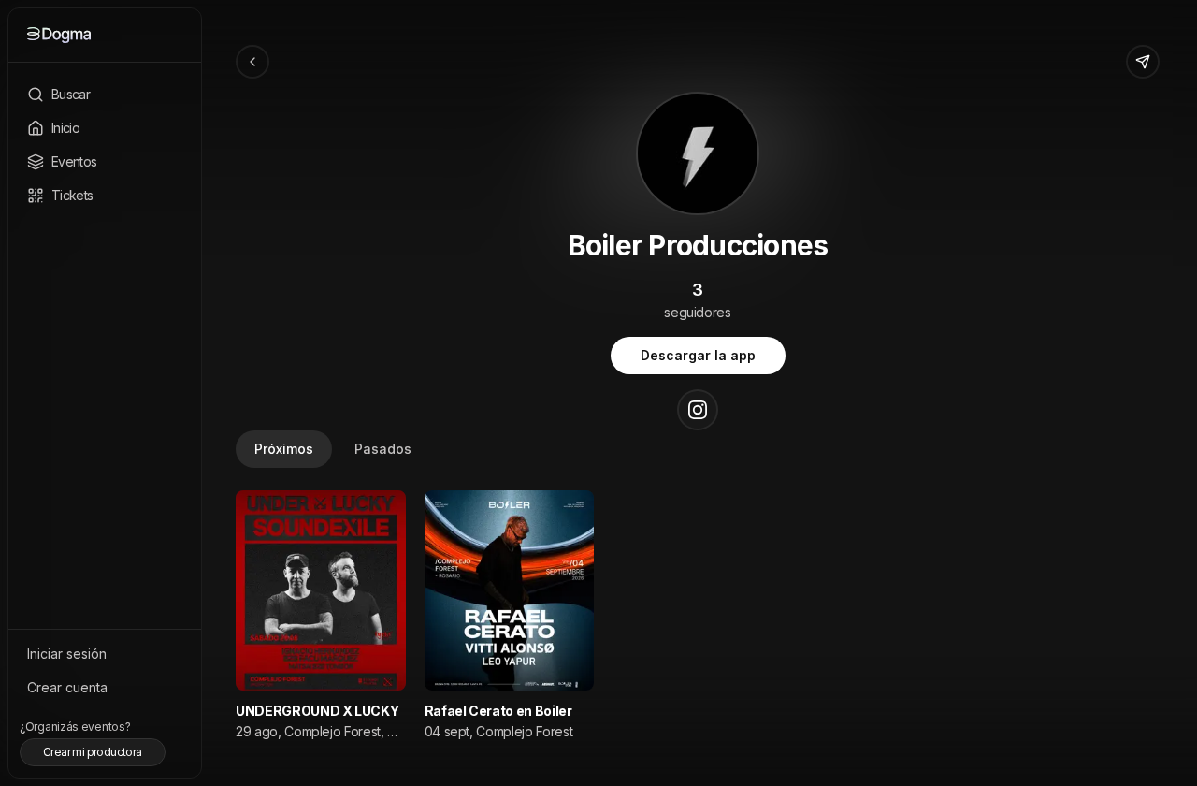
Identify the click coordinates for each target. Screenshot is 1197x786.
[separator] (198, 393)
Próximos (283, 449)
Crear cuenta (67, 687)
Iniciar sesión (67, 654)
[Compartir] (1143, 62)
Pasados (382, 449)
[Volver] (252, 62)
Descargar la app (698, 355)
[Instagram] (697, 409)
